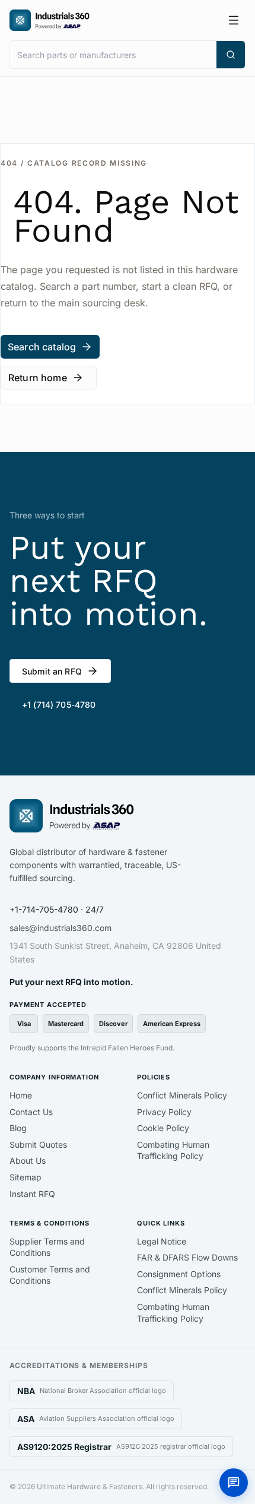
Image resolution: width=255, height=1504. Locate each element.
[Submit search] (230, 54)
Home (20, 1095)
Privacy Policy (164, 1112)
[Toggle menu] (234, 20)
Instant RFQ (32, 1194)
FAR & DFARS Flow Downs (187, 1257)
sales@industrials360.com (60, 928)
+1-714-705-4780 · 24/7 (56, 909)
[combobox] (113, 54)
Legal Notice (161, 1241)
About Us (27, 1160)
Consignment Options (179, 1274)
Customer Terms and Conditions (49, 1275)
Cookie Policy (163, 1128)
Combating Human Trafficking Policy (173, 1150)
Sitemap (25, 1177)
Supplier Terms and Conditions (47, 1247)
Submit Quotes (38, 1144)
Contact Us (31, 1112)
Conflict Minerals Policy (182, 1095)
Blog (18, 1128)
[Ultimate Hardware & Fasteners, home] (49, 20)
